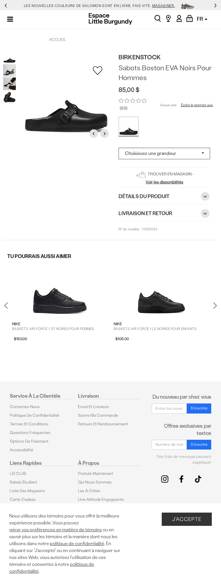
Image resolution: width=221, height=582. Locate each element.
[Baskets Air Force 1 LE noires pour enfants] (161, 289)
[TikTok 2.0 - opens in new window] (198, 479)
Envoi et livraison (93, 406)
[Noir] (129, 127)
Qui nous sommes (95, 482)
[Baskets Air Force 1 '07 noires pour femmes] (60, 289)
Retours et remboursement (103, 424)
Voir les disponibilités (164, 182)
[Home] (110, 19)
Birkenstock (140, 57)
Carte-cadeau (23, 499)
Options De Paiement (29, 441)
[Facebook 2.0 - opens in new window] (181, 479)
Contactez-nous (25, 406)
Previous (95, 133)
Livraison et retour (145, 213)
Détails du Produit (144, 196)
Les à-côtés (89, 490)
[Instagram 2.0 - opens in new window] (164, 479)
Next (105, 133)
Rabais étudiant (23, 482)
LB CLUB (18, 473)
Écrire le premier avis (197, 105)
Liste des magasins (27, 490)
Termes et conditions (29, 424)
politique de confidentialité (77, 543)
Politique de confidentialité (34, 415)
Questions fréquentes (30, 432)
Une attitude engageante (101, 499)
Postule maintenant (95, 473)
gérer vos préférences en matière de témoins (55, 529)
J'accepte (186, 519)
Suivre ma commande (98, 415)
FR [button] (200, 19)
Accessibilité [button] (21, 450)
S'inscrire (198, 408)
